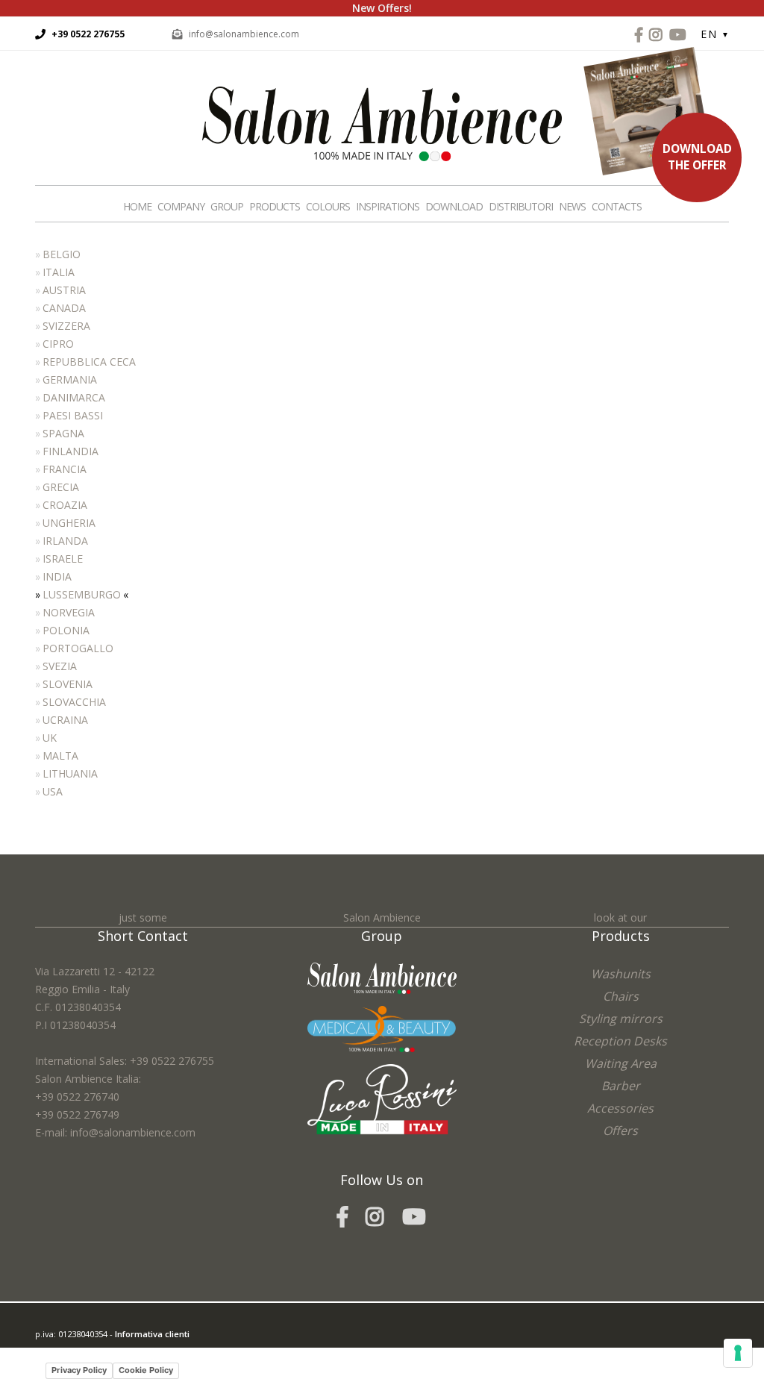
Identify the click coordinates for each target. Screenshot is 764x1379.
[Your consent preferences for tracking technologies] (738, 1353)
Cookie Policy (146, 1370)
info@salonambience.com (244, 34)
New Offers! (382, 8)
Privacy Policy (79, 1370)
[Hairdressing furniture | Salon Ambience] (382, 123)
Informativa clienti (152, 1333)
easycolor (139, 1351)
